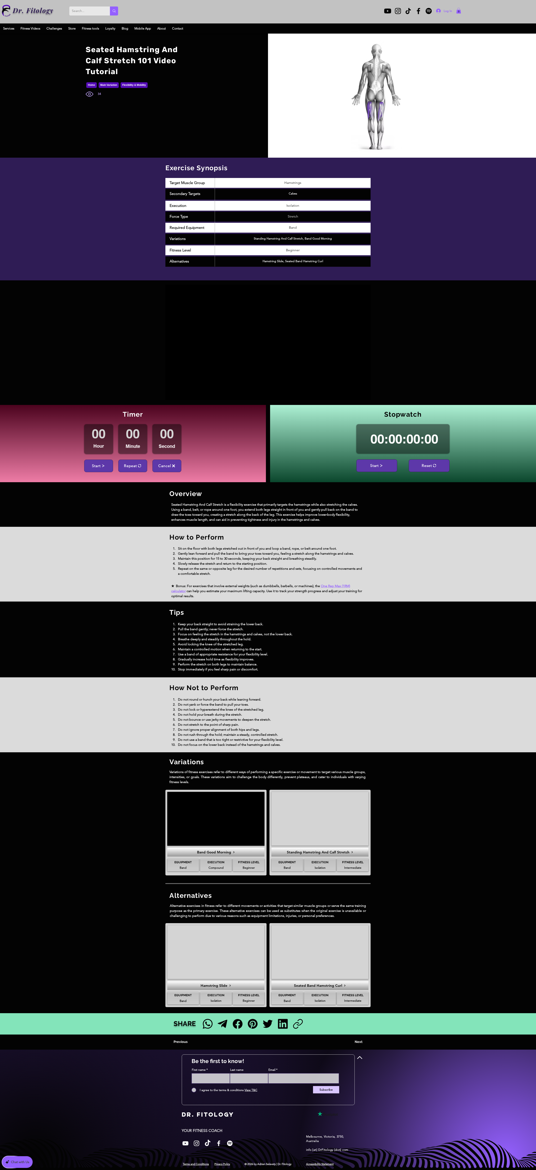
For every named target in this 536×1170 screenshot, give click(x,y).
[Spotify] (429, 11)
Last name (237, 1069)
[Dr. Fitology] (6, 10)
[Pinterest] (252, 1023)
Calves (293, 193)
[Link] (297, 1023)
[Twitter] (267, 1023)
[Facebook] (418, 11)
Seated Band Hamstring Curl (304, 261)
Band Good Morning (318, 238)
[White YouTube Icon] (185, 1143)
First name (199, 1069)
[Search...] (114, 10)
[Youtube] (388, 11)
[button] (458, 10)
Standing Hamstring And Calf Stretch (278, 238)
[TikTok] (408, 11)
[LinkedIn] (282, 1023)
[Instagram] (398, 11)
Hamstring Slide (273, 261)
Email (271, 1069)
